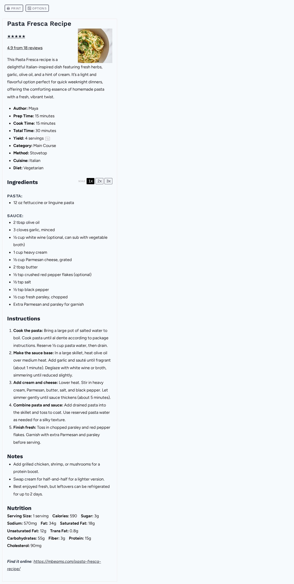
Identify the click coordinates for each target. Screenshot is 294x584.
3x (108, 181)
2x (99, 181)
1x (90, 181)
